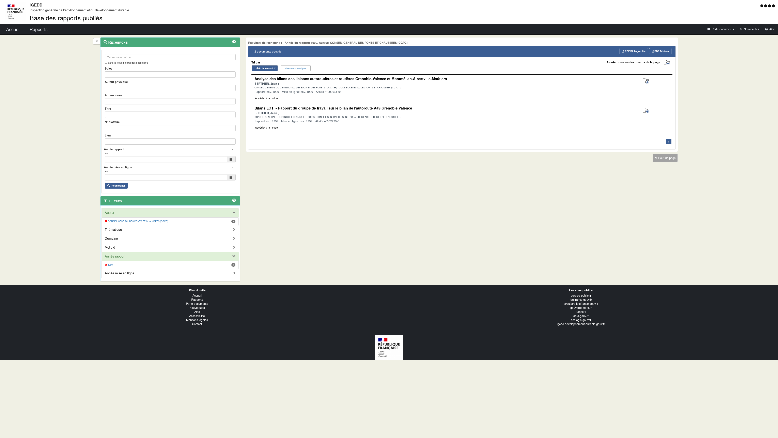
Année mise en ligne (119, 273)
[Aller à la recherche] (770, 5)
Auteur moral (114, 95)
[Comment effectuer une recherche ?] (234, 41)
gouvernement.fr (581, 308)
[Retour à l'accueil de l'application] (389, 347)
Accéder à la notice (266, 98)
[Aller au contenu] (766, 5)
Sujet (108, 68)
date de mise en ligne (295, 68)
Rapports (197, 299)
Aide (197, 312)
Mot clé (110, 247)
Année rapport (115, 256)
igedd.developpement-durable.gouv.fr (581, 324)
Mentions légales (197, 320)
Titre (108, 108)
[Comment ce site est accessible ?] (762, 5)
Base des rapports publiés (66, 17)
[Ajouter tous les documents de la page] (666, 62)
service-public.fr (581, 295)
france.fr (581, 312)
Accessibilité (197, 316)
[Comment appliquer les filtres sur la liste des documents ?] (234, 200)
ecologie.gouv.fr (581, 320)
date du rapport (264, 68)
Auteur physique (116, 82)
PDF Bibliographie (634, 51)
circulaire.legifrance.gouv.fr (581, 304)
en (106, 153)
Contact (197, 324)
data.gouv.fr (581, 316)
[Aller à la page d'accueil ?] (773, 5)
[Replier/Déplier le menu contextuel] (97, 41)
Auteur (109, 212)
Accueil (197, 295)
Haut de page (666, 158)
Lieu (108, 135)
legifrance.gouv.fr (581, 299)
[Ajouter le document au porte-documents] (646, 81)
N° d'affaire (112, 122)
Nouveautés (197, 308)
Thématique (113, 229)
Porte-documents (197, 304)
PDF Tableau (661, 51)
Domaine (111, 238)
